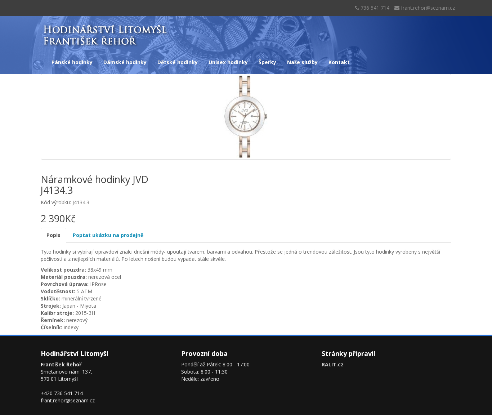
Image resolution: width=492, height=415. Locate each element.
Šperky (267, 62)
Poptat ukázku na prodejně (108, 235)
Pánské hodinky (72, 62)
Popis (53, 235)
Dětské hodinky (177, 62)
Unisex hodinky (228, 62)
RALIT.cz (333, 364)
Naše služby (302, 62)
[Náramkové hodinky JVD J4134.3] (246, 117)
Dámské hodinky (125, 62)
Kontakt (339, 62)
